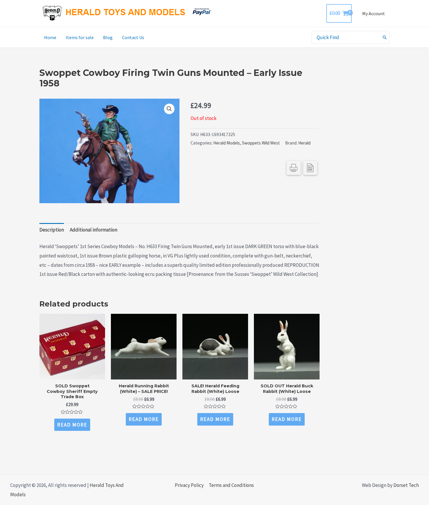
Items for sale (80, 37)
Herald (304, 143)
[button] (169, 109)
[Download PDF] (310, 168)
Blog (108, 37)
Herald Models (226, 143)
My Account (373, 13)
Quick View (72, 374)
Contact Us (133, 37)
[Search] (385, 37)
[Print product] (294, 168)
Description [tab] (51, 230)
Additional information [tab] (93, 230)
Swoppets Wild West (261, 143)
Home (50, 37)
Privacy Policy (189, 485)
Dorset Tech (406, 485)
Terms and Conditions (231, 485)
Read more (72, 425)
